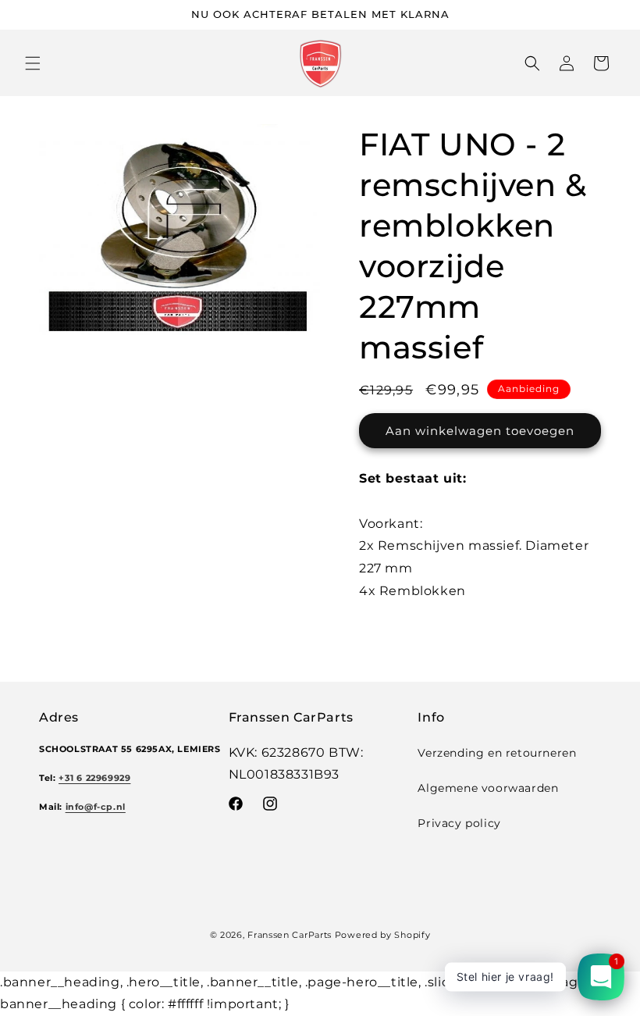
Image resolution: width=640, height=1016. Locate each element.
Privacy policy (459, 823)
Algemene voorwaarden (488, 788)
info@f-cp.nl (96, 807)
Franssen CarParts (289, 934)
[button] (33, 63)
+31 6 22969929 (94, 778)
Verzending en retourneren (497, 753)
